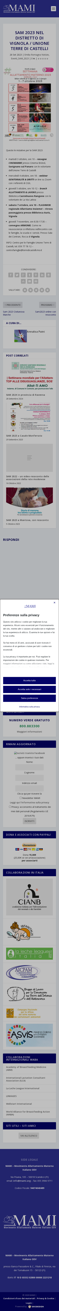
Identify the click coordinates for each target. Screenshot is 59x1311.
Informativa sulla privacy (29, 707)
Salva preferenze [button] (29, 698)
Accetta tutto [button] (29, 680)
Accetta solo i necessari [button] (29, 689)
